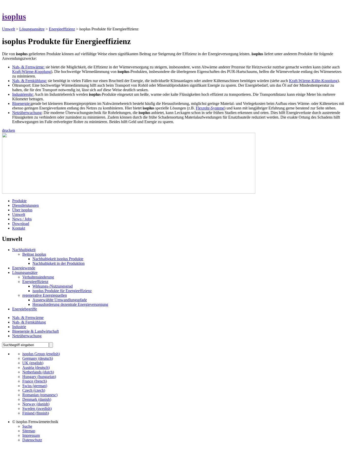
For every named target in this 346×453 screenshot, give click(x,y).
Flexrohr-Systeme (210, 108)
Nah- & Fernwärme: (28, 67)
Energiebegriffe (24, 309)
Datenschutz (32, 440)
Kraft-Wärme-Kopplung (31, 71)
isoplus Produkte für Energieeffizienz (62, 291)
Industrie (19, 327)
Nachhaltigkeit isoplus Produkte (57, 259)
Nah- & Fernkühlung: (29, 81)
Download (20, 223)
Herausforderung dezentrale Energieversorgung (70, 304)
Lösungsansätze (32, 29)
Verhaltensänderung (38, 277)
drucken (8, 130)
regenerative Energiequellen (44, 295)
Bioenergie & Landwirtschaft (35, 331)
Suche (27, 426)
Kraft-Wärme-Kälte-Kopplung (313, 81)
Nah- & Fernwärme (28, 317)
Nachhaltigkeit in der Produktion (58, 263)
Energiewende (23, 268)
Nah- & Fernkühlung (29, 322)
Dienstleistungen (25, 205)
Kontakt (18, 228)
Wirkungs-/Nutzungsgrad (52, 286)
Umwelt (8, 29)
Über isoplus (22, 210)
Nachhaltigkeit (23, 250)
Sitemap (28, 431)
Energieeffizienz (62, 29)
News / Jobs (22, 219)
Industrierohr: (23, 94)
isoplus (14, 16)
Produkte (19, 201)
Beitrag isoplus (34, 254)
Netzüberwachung (27, 112)
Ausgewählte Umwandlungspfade (59, 300)
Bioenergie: (21, 103)
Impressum (31, 435)
